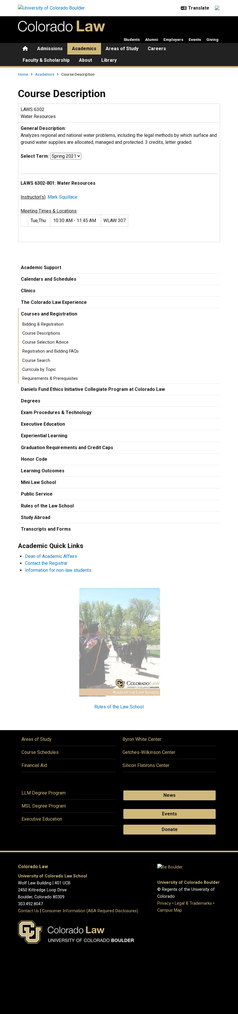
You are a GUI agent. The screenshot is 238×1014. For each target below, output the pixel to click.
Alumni (151, 39)
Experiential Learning (44, 435)
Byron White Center (141, 739)
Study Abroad (35, 517)
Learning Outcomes (42, 471)
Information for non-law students (58, 570)
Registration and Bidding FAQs (50, 351)
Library (109, 60)
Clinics (28, 290)
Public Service (37, 494)
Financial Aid (34, 765)
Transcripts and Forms (46, 529)
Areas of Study (122, 48)
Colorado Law (33, 866)
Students (132, 39)
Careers (157, 48)
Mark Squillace (62, 197)
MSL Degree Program (43, 806)
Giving (212, 39)
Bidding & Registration (43, 324)
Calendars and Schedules (48, 279)
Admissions (50, 48)
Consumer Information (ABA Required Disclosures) (90, 910)
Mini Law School (38, 482)
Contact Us (28, 910)
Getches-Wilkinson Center (148, 752)
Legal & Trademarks (193, 903)
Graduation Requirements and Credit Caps (67, 447)
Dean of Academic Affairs (51, 556)
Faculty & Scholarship (46, 60)
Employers (173, 39)
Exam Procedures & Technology (56, 412)
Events (195, 39)
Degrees (30, 401)
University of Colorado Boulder (188, 882)
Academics (84, 48)
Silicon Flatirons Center (146, 765)
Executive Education (43, 424)
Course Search (36, 360)
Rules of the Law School (47, 506)
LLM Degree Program (43, 793)
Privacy (164, 903)
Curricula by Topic (39, 369)
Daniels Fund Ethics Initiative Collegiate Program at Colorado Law (93, 389)
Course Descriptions (41, 333)
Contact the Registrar (46, 563)
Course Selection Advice (45, 342)
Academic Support (41, 267)
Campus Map (169, 910)
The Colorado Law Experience (54, 302)
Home (23, 74)
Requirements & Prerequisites (50, 378)
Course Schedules (40, 752)
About (85, 60)
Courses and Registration (49, 314)
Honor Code (34, 459)
